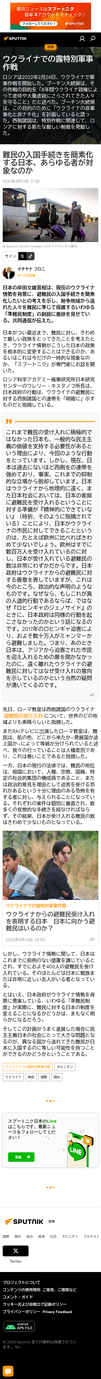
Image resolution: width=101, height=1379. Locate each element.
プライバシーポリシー (21, 1311)
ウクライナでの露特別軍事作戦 (36, 905)
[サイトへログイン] (82, 38)
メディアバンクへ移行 (61, 246)
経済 (41, 1236)
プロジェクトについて (21, 1282)
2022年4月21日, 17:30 (21, 181)
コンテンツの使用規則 (21, 1289)
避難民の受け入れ (23, 716)
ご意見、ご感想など (59, 1289)
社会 (53, 1236)
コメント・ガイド (18, 1297)
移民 (31, 1077)
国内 (57, 1077)
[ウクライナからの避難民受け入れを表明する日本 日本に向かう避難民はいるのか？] (50, 865)
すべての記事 (26, 275)
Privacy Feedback (57, 1311)
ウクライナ (13, 1077)
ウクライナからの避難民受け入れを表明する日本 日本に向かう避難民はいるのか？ (50, 921)
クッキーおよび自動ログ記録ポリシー (35, 1304)
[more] (92, 694)
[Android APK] (19, 1327)
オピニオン (65, 1067)
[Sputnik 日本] (16, 40)
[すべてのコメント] (8, 1371)
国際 (44, 1077)
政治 (29, 1236)
